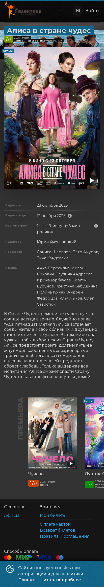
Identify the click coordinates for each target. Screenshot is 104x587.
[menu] (55, 10)
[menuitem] (60, 10)
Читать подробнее (61, 579)
